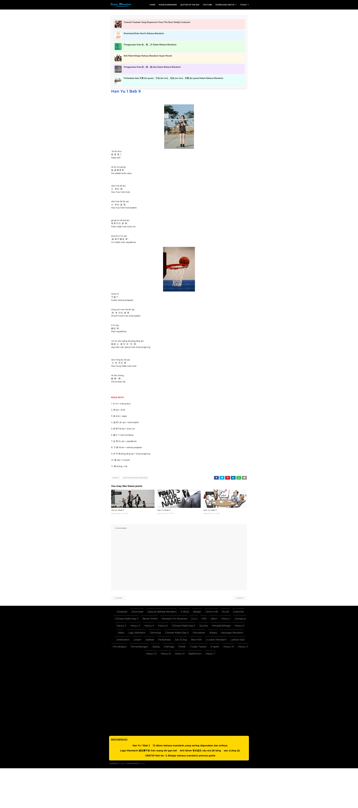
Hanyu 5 (163, 625)
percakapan (120, 646)
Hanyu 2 (121, 625)
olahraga (169, 646)
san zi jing (181, 639)
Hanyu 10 (228, 646)
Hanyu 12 (151, 653)
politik (182, 646)
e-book (185, 611)
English (215, 646)
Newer (119, 598)
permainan (199, 632)
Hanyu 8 (166, 653)
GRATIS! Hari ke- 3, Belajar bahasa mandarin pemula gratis (180, 755)
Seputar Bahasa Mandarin (135, 478)
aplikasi (150, 639)
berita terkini (150, 618)
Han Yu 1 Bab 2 (141, 745)
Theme (142, 763)
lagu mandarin (137, 632)
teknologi (155, 632)
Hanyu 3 (135, 625)
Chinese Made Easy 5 (183, 625)
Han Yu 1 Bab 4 (163, 510)
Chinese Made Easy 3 (126, 618)
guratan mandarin (216, 639)
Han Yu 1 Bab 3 (210, 510)
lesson (137, 639)
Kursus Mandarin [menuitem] (168, 5)
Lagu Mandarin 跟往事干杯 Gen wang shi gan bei (148, 750)
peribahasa (164, 639)
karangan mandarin (232, 632)
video (121, 632)
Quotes (203, 625)
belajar (197, 611)
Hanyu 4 (149, 625)
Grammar (238, 611)
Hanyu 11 (243, 646)
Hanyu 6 (239, 625)
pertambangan (139, 646)
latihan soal (237, 639)
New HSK (196, 639)
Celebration (122, 639)
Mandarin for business (174, 618)
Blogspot (122, 763)
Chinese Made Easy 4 (177, 632)
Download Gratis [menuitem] (224, 5)
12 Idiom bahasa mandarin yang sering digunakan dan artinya (190, 745)
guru (194, 618)
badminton (195, 653)
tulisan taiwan (198, 646)
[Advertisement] (179, 677)
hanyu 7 (210, 653)
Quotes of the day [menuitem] (189, 5)
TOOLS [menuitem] (243, 5)
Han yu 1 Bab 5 (117, 510)
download (137, 611)
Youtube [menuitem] (207, 5)
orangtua (240, 618)
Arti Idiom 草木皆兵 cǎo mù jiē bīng (200, 750)
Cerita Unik (212, 611)
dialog (156, 646)
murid (225, 611)
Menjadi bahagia (221, 625)
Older (239, 598)
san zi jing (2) (232, 750)
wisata (213, 632)
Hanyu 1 (116, 478)
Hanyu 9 (179, 653)
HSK (204, 618)
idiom (214, 618)
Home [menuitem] (152, 5)
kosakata (122, 611)
